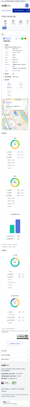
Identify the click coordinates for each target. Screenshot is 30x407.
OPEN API (13, 389)
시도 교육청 (3, 351)
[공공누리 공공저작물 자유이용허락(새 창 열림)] (22, 338)
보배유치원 (8, 102)
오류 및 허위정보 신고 (6, 389)
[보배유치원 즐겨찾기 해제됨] (19, 38)
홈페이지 (16, 38)
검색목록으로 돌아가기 (15, 343)
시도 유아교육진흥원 (5, 355)
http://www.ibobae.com (17, 70)
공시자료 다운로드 (21, 389)
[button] (24, 102)
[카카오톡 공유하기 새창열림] (25, 38)
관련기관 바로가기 (5, 359)
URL (22, 38)
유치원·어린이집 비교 (19, 10)
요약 (4, 28)
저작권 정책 (3, 391)
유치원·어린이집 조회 (6, 10)
